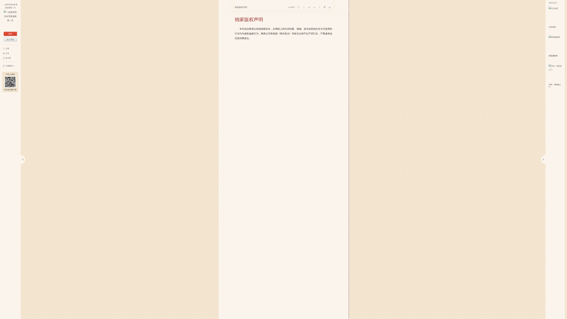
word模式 (291, 7)
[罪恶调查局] (555, 44)
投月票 (8, 58)
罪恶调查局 (553, 56)
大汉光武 (552, 27)
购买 (10, 34)
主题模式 (9, 66)
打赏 (7, 53)
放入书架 (10, 39)
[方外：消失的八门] (555, 73)
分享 (7, 49)
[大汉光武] (555, 16)
